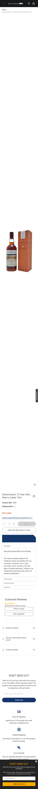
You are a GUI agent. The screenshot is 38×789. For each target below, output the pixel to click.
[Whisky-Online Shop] (15, 3)
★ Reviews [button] (37, 396)
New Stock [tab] (7, 587)
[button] (29, 3)
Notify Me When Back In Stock (19, 530)
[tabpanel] (19, 562)
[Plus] (13, 524)
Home (4, 9)
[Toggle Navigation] (4, 3)
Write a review (19, 609)
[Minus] (4, 524)
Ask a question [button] (19, 614)
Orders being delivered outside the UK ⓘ (17, 518)
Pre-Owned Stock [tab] (9, 583)
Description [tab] (7, 546)
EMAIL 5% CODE (19, 784)
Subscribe (19, 700)
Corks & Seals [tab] (8, 579)
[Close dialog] (36, 761)
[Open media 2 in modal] (19, 251)
